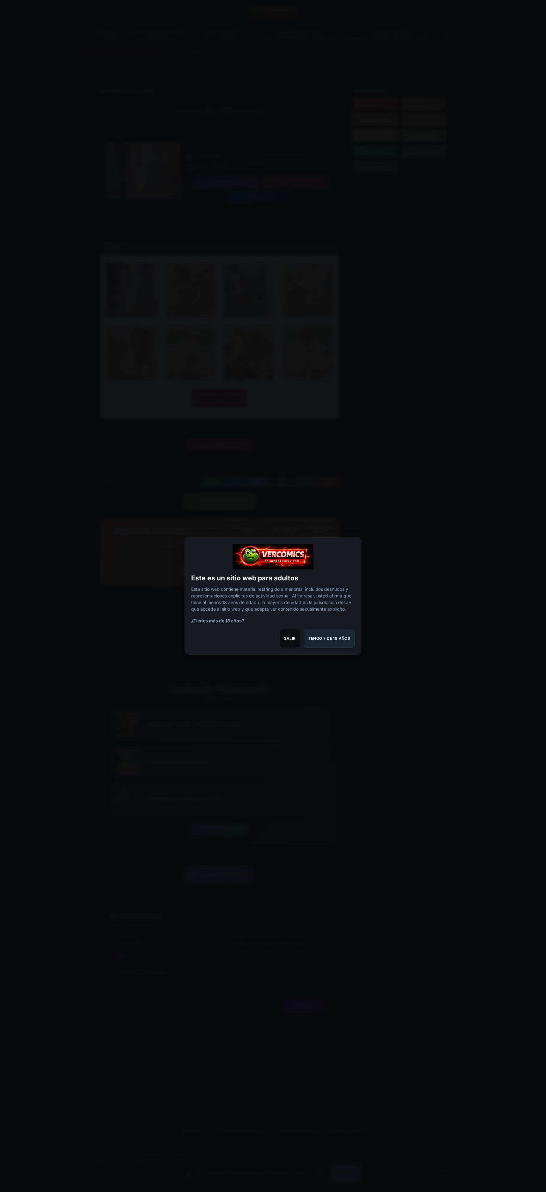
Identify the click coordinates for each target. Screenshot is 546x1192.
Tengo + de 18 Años (329, 638)
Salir (290, 638)
